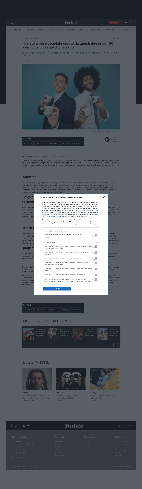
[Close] (104, 198)
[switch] (94, 235)
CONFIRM (57, 289)
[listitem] (71, 231)
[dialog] (71, 244)
